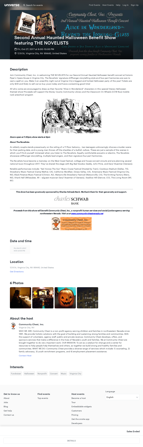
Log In (126, 5)
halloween (29, 373)
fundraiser (16, 373)
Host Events (108, 5)
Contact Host (25, 355)
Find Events (94, 5)
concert (54, 373)
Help (118, 5)
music (63, 373)
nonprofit (42, 373)
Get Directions (17, 271)
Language (110, 391)
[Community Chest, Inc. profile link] (13, 340)
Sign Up (135, 5)
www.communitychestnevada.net (87, 213)
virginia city (75, 373)
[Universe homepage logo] (11, 5)
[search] (24, 5)
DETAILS (71, 440)
